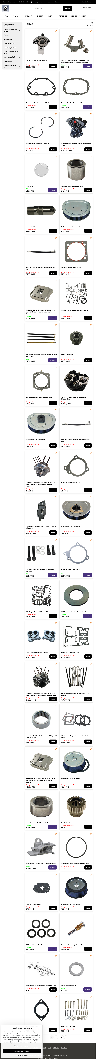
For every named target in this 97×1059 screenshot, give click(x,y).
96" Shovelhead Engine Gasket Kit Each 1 (74, 310)
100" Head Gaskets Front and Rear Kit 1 (39, 397)
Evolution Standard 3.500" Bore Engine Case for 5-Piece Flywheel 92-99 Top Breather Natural (40, 484)
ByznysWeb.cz (54, 1058)
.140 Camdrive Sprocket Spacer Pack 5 (73, 612)
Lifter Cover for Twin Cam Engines (37, 652)
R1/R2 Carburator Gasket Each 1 (71, 482)
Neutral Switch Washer (68, 985)
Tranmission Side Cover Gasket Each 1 (38, 103)
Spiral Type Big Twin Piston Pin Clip (37, 143)
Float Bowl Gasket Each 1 (34, 904)
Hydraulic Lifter (31, 227)
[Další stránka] (66, 1037)
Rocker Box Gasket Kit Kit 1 (70, 652)
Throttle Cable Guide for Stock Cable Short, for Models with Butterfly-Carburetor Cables (76, 61)
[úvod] (31, 2)
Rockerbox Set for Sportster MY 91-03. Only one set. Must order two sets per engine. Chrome (40, 780)
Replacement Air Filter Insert (70, 227)
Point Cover (29, 186)
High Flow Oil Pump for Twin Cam (37, 60)
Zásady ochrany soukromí (60, 1055)
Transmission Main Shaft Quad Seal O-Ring (75, 863)
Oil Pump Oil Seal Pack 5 (34, 945)
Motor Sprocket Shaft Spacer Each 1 (72, 186)
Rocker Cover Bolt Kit (68, 1026)
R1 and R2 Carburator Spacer (70, 569)
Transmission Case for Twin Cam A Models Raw (41, 863)
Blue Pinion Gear (66, 823)
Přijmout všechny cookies (21, 1051)
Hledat (67, 8)
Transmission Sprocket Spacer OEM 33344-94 (41, 985)
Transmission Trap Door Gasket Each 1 (73, 103)
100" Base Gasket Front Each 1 (71, 267)
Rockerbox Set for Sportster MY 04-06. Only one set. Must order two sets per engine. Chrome (40, 312)
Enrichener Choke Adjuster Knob (71, 945)
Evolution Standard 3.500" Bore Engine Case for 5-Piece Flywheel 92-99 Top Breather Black (41, 694)
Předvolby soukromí (46, 1055)
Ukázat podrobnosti (22, 1055)
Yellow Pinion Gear (67, 354)
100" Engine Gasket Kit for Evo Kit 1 (37, 612)
